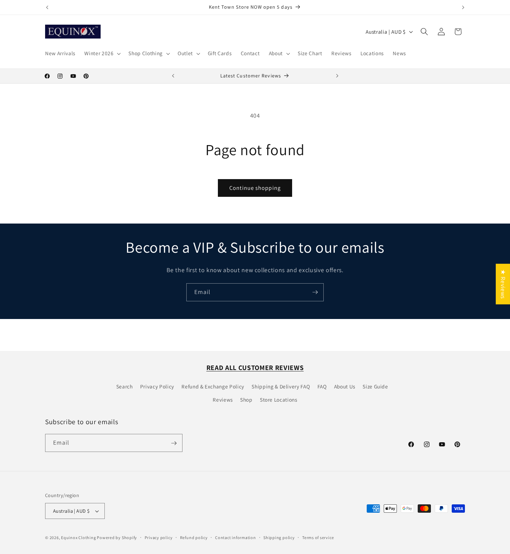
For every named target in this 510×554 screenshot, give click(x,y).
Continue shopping (255, 188)
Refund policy (194, 537)
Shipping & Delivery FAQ (281, 386)
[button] (102, 53)
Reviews (223, 399)
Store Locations (278, 399)
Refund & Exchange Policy (212, 386)
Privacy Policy (157, 386)
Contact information (235, 537)
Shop (246, 399)
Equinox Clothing (79, 537)
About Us (344, 386)
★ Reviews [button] (503, 284)
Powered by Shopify (117, 537)
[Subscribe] (315, 292)
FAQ (322, 386)
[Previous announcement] (47, 7)
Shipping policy (279, 537)
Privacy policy (159, 537)
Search (124, 386)
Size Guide (375, 386)
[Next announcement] (463, 7)
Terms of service (318, 537)
